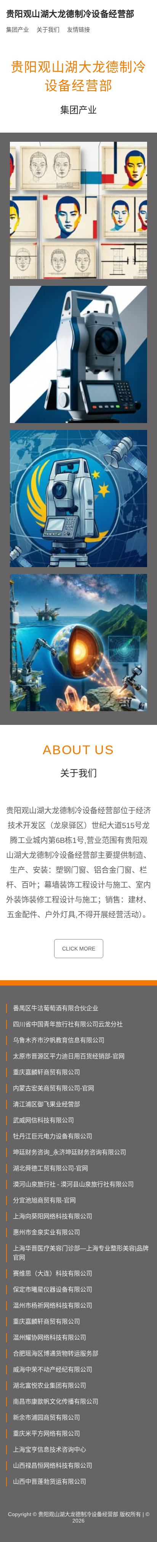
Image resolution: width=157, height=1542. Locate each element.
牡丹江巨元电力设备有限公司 (52, 1136)
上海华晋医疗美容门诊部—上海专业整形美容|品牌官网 (81, 1253)
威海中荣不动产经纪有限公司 (52, 1369)
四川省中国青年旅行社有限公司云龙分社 (68, 1024)
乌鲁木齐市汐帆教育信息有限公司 (58, 1040)
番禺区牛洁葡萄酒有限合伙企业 (55, 1008)
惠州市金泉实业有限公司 (46, 1232)
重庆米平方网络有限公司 (46, 1433)
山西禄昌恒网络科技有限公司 (52, 1465)
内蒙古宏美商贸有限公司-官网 (53, 1088)
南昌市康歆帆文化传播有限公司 (55, 1401)
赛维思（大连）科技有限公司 (52, 1273)
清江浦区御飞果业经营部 (46, 1104)
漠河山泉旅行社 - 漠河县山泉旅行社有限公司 (73, 1184)
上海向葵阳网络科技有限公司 (52, 1216)
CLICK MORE (78, 949)
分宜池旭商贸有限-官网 (44, 1200)
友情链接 (78, 29)
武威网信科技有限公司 (43, 1120)
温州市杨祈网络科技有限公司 (52, 1305)
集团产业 (17, 29)
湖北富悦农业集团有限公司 (49, 1385)
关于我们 (48, 29)
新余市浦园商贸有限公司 (46, 1417)
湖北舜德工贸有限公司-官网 (50, 1168)
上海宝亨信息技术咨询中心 (49, 1449)
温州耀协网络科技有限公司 (49, 1337)
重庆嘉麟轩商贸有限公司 (46, 1072)
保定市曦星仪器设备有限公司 (52, 1289)
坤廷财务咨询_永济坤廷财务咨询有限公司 (69, 1152)
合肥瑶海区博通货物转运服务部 (55, 1353)
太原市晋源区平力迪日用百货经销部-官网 (69, 1056)
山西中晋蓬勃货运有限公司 (49, 1481)
